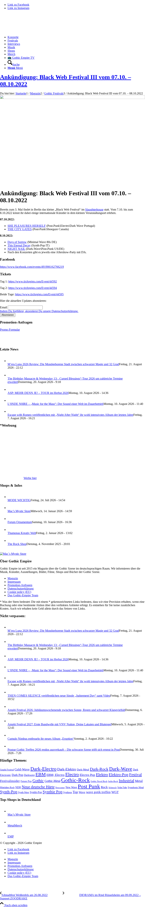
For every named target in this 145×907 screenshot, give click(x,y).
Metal (139, 781)
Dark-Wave (120, 769)
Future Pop (26, 781)
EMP (11, 836)
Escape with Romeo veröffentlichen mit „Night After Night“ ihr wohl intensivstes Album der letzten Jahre (70, 414)
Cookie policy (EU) (19, 592)
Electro (72, 774)
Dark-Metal (83, 769)
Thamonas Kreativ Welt (22, 533)
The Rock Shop (17, 544)
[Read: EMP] (11, 833)
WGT (115, 792)
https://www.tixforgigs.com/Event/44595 (39, 294)
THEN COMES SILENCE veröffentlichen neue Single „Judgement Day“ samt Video (59, 695)
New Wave (71, 787)
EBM (40, 774)
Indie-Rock (113, 781)
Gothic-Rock (75, 780)
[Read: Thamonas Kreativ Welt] (11, 529)
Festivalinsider (10, 781)
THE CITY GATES (20, 229)
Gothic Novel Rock (99, 781)
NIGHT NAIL (16, 248)
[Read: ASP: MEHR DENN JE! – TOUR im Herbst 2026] (11, 389)
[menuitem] (76, 37)
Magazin (13, 578)
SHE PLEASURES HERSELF (27, 225)
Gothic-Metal (52, 781)
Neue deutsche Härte (38, 787)
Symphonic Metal (136, 787)
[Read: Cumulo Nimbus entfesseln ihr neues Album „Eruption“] (11, 735)
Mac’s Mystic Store (19, 511)
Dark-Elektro (66, 769)
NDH (18, 787)
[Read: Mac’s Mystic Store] (11, 507)
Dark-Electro (43, 769)
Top (75, 792)
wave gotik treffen (98, 792)
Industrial (126, 780)
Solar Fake (122, 787)
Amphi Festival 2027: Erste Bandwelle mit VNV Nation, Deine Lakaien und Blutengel (59, 724)
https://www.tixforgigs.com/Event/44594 (32, 287)
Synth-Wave (23, 792)
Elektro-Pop (118, 775)
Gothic (38, 780)
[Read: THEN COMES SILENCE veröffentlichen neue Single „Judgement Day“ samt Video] (11, 692)
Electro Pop (87, 775)
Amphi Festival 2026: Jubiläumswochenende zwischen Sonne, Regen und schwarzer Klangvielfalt (66, 710)
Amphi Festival (7, 769)
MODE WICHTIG (19, 500)
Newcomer (60, 787)
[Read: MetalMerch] (11, 822)
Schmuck (113, 788)
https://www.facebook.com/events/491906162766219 (32, 266)
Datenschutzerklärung (21, 588)
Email (3, 307)
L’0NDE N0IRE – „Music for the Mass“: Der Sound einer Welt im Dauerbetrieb (55, 403)
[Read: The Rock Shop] (11, 540)
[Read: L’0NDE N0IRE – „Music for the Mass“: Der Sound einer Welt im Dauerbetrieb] (11, 400)
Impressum (14, 581)
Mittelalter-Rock (7, 787)
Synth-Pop (8, 792)
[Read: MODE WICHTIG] (11, 496)
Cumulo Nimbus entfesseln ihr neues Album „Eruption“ (41, 738)
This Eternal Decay (19, 245)
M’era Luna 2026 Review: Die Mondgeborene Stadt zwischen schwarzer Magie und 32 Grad (63, 364)
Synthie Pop (52, 792)
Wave (82, 792)
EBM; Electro (55, 775)
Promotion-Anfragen (20, 585)
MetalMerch (15, 825)
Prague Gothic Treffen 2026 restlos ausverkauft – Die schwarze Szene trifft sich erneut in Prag (64, 749)
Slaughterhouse (94, 209)
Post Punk (89, 786)
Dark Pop (17, 775)
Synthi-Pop (36, 792)
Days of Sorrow (17, 242)
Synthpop (67, 792)
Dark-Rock (99, 769)
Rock (104, 787)
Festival (135, 774)
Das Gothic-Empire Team (23, 595)
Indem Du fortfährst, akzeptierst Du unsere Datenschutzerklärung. (39, 311)
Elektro (102, 774)
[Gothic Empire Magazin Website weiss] (28, 30)
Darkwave (29, 775)
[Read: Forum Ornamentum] (11, 518)
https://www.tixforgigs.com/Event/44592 (32, 281)
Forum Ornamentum (20, 522)
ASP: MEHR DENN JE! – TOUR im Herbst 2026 (38, 392)
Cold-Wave (22, 769)
